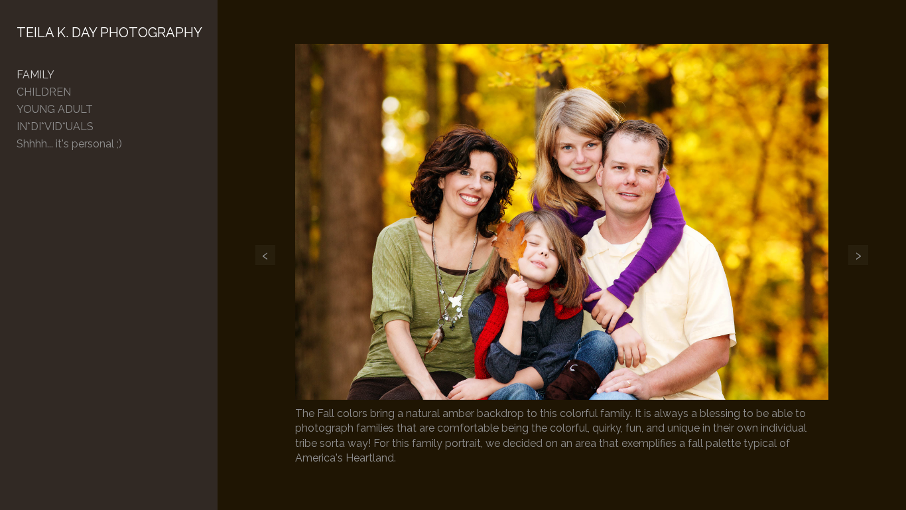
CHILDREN (44, 92)
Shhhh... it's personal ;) (69, 143)
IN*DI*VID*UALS (55, 126)
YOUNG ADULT (55, 109)
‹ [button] (265, 255)
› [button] (858, 255)
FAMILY (35, 74)
